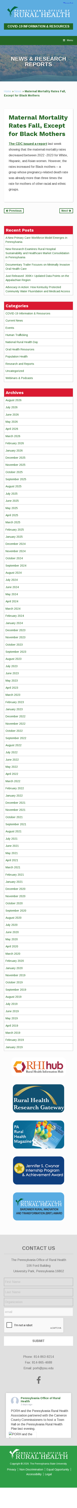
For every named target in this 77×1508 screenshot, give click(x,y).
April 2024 (12, 601)
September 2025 (16, 479)
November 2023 (15, 637)
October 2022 (14, 730)
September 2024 (16, 565)
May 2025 (12, 508)
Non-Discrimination (31, 1469)
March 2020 (13, 953)
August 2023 (14, 658)
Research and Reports (20, 363)
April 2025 (12, 515)
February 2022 (15, 788)
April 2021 (12, 860)
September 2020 (16, 910)
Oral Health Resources (20, 349)
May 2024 (12, 594)
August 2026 (14, 400)
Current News (14, 320)
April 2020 (12, 946)
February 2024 (15, 615)
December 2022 (15, 716)
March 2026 (13, 436)
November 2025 (15, 464)
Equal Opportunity (58, 1469)
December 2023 (15, 630)
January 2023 (14, 709)
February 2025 (15, 529)
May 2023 (12, 680)
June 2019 (12, 1011)
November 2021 (15, 809)
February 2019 (15, 1039)
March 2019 (13, 1032)
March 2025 (13, 522)
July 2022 (12, 752)
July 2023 (12, 666)
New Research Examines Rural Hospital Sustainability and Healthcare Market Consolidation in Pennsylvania (37, 253)
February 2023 (15, 702)
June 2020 (12, 932)
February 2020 (15, 960)
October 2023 (14, 644)
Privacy (11, 1469)
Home (7, 91)
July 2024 (12, 579)
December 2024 (15, 543)
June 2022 (12, 759)
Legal (48, 1474)
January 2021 (14, 881)
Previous (15, 210)
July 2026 (12, 407)
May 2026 (12, 421)
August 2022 (14, 745)
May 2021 (12, 853)
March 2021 (13, 867)
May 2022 (12, 766)
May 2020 (12, 939)
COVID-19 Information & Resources (38, 26)
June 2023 (12, 673)
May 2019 (12, 1018)
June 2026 (12, 414)
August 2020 (14, 917)
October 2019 (14, 982)
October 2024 (14, 558)
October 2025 (14, 472)
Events (10, 327)
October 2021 (14, 817)
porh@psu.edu (43, 1368)
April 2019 (12, 1025)
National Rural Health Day (22, 342)
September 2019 (16, 989)
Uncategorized (15, 371)
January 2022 (14, 795)
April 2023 (12, 687)
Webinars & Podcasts (19, 378)
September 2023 (16, 651)
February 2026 (15, 443)
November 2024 (15, 551)
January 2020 (14, 968)
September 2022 (16, 738)
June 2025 (12, 500)
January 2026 (14, 450)
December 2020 (15, 888)
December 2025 (15, 457)
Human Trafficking (17, 335)
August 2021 (14, 831)
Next (65, 210)
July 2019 (12, 1003)
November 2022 (15, 723)
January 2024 (14, 623)
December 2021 (15, 802)
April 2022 (12, 773)
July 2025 (12, 493)
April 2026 (12, 428)
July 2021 (12, 838)
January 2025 (14, 536)
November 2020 (15, 896)
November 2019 (15, 975)
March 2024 (13, 608)
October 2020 (14, 903)
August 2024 (14, 572)
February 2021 (15, 874)
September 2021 (16, 824)
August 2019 (14, 996)
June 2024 (12, 587)
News (18, 91)
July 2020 (12, 924)
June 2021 (12, 845)
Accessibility (34, 1474)
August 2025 (14, 486)
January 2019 (14, 1047)
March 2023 (13, 694)
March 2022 (13, 781)
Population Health (17, 356)
